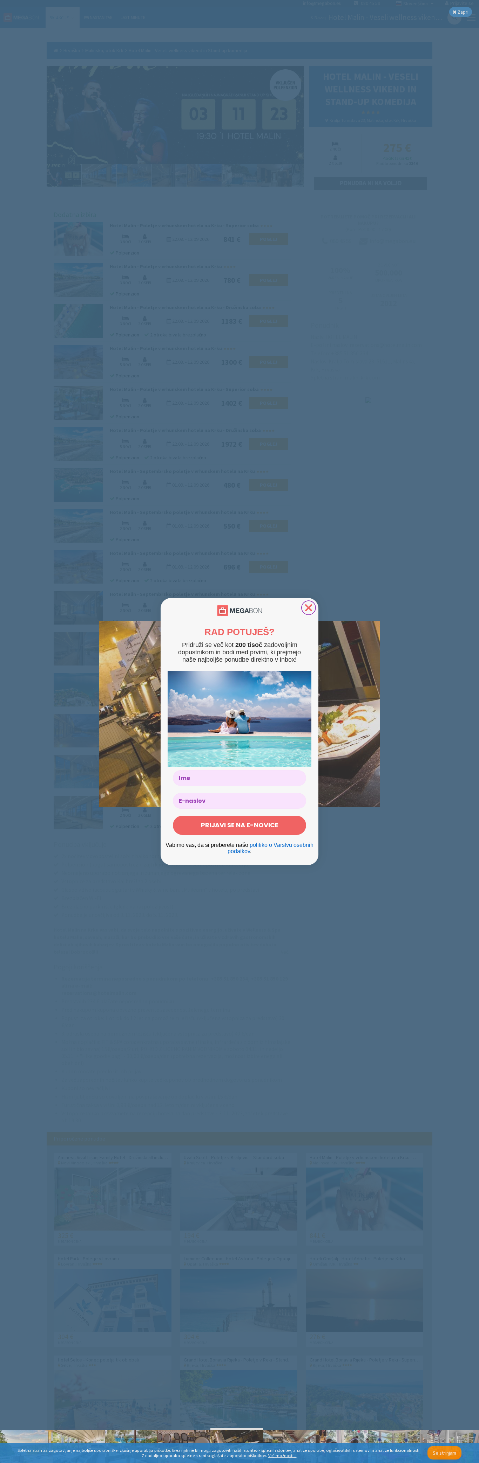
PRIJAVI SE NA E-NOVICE (239, 825)
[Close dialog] (309, 608)
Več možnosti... (282, 1455)
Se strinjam (444, 1453)
